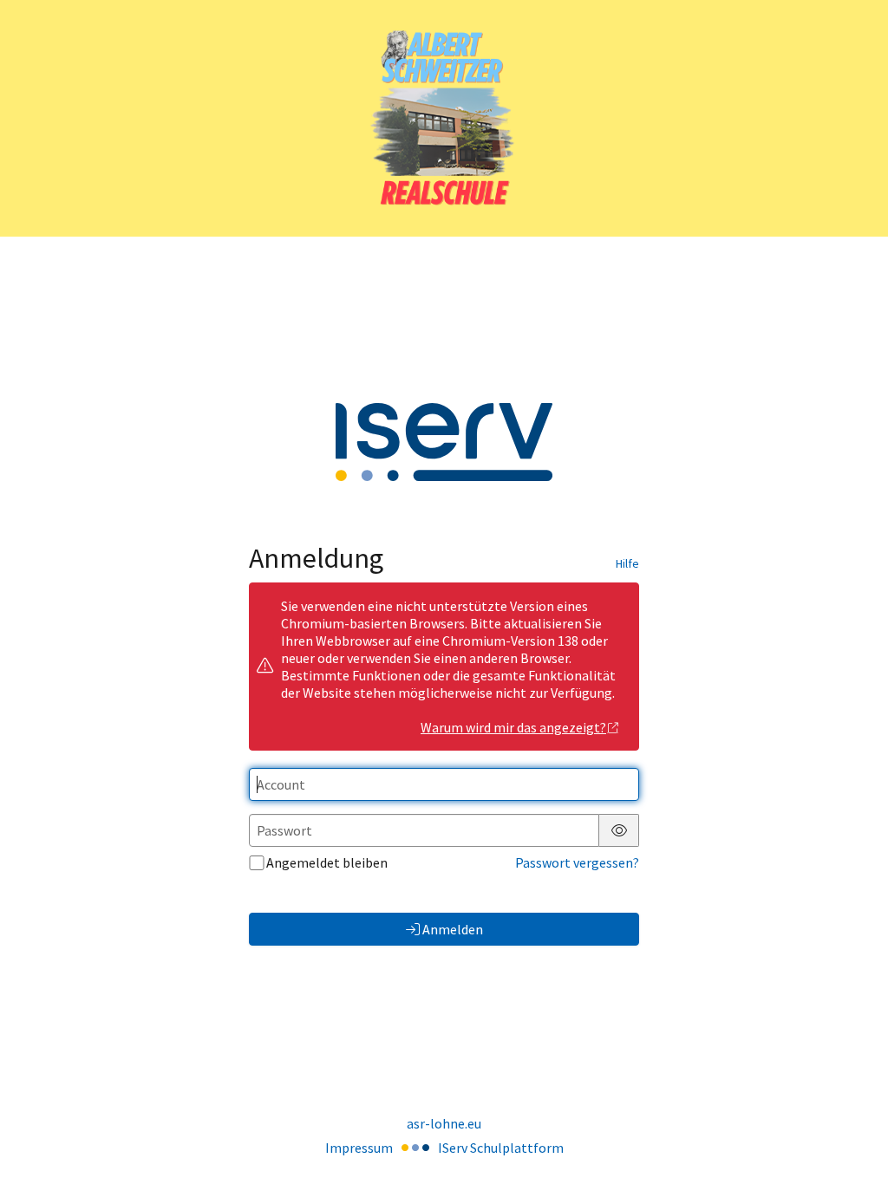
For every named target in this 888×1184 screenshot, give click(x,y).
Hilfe (627, 563)
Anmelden (452, 929)
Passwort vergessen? (577, 862)
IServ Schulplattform (501, 1147)
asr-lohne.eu (444, 1123)
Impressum (359, 1147)
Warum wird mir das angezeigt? (513, 727)
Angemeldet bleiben (327, 862)
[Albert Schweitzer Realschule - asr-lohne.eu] (444, 118)
